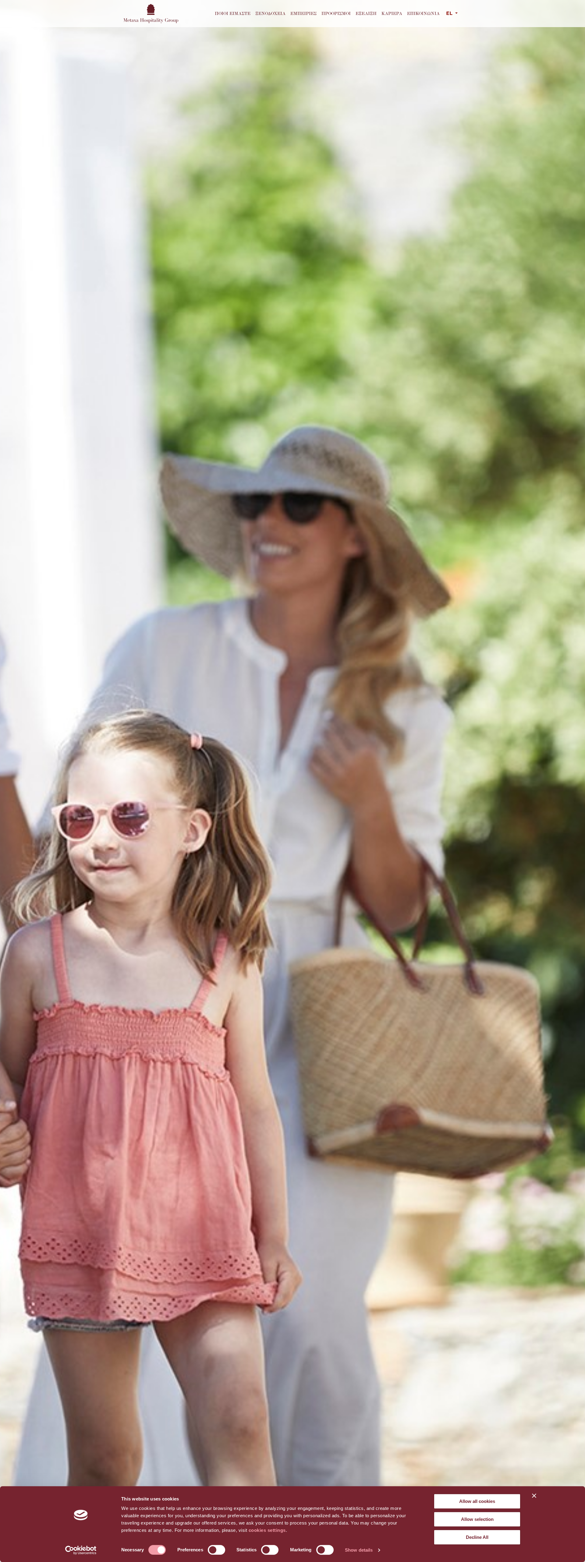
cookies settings (267, 1530)
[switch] (216, 1550)
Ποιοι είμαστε (232, 13)
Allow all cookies (477, 1501)
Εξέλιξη (366, 13)
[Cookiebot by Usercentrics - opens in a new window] (81, 1550)
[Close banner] (534, 1495)
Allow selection (477, 1519)
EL (450, 13)
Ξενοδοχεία (270, 13)
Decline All (477, 1537)
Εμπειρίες (303, 13)
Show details (359, 1550)
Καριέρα (391, 13)
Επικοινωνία (423, 13)
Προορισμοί (336, 13)
